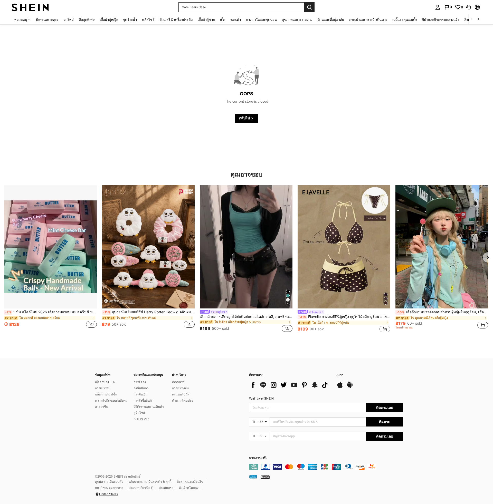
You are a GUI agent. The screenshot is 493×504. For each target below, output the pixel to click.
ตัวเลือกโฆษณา (189, 488)
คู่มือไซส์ (139, 413)
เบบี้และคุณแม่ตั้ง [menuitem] (404, 19)
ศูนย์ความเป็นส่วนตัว (109, 481)
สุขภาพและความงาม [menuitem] (297, 19)
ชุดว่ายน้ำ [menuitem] (130, 19)
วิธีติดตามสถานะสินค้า (149, 407)
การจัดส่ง (140, 382)
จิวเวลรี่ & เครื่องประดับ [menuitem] (176, 19)
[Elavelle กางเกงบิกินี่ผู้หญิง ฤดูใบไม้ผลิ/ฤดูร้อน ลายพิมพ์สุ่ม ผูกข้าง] (344, 246)
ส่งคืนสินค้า (141, 388)
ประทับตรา (166, 488)
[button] (469, 7)
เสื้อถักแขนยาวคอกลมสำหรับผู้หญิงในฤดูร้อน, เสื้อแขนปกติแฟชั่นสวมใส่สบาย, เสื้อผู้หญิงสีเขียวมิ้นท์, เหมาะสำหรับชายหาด (442, 312)
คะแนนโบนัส (180, 394)
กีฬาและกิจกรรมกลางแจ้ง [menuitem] (440, 19)
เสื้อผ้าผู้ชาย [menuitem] (206, 19)
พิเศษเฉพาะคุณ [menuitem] (47, 19)
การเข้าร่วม (102, 388)
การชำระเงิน (180, 388)
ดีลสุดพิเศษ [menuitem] (87, 19)
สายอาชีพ (101, 407)
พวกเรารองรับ (258, 458)
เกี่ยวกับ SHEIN (105, 382)
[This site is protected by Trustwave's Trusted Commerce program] (253, 477)
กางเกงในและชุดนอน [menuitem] (261, 19)
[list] (290, 385)
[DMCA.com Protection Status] (265, 477)
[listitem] (50, 259)
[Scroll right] (478, 19)
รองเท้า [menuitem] (235, 19)
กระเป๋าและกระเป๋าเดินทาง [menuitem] (368, 19)
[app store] (340, 387)
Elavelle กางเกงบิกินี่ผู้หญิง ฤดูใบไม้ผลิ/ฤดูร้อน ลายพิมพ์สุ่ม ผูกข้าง (344, 317)
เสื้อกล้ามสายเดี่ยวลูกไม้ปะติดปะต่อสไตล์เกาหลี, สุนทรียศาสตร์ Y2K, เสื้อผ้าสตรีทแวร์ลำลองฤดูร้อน (246, 317)
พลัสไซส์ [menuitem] (148, 19)
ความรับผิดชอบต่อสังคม (111, 400)
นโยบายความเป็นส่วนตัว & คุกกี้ (150, 481)
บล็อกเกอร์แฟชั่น (106, 394)
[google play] (349, 387)
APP (339, 375)
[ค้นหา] (309, 7)
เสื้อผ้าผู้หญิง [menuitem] (109, 19)
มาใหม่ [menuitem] (68, 19)
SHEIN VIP (141, 419)
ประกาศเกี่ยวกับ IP (141, 488)
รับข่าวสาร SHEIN (261, 398)
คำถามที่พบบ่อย (182, 400)
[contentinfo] (326, 467)
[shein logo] (30, 7)
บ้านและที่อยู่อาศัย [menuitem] (331, 19)
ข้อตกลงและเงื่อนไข (190, 481)
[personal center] (438, 7)
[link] (447, 7)
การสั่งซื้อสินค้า (144, 400)
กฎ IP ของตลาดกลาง (109, 488)
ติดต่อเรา (178, 382)
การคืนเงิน (140, 394)
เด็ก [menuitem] (222, 19)
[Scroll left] (472, 19)
